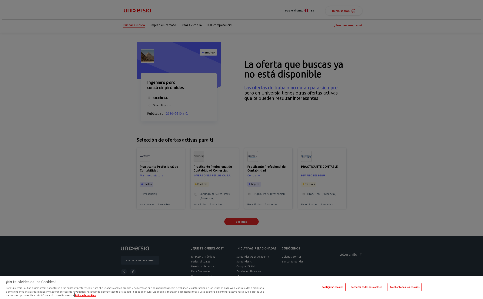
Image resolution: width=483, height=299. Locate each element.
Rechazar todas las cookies (366, 287)
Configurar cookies (332, 287)
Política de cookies (85, 295)
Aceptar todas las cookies (405, 287)
